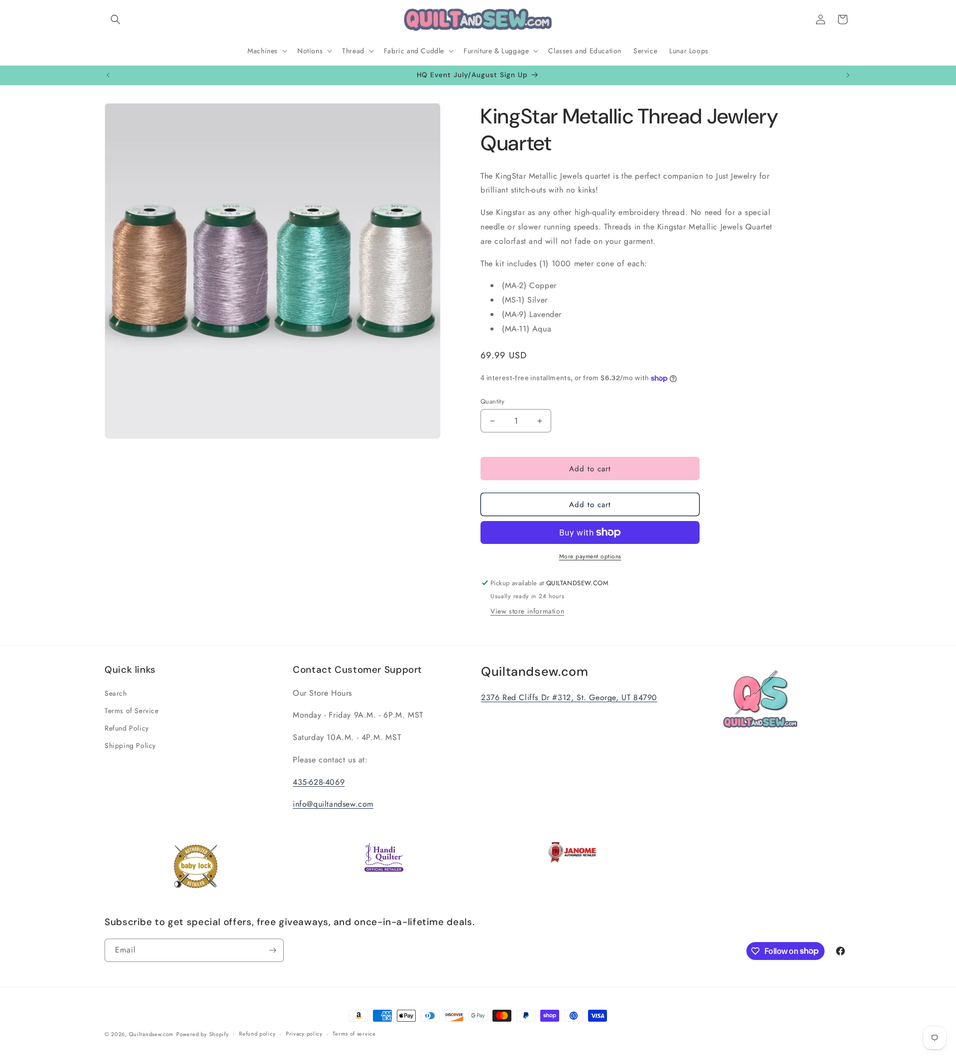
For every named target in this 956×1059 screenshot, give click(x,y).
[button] (115, 19)
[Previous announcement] (108, 75)
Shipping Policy (130, 745)
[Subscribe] (272, 950)
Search (116, 693)
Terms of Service (132, 711)
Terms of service (354, 1034)
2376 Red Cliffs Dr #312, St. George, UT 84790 (569, 697)
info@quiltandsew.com (333, 804)
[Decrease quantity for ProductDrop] (492, 420)
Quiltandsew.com (151, 1034)
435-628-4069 (319, 782)
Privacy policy (304, 1034)
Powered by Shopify (202, 1034)
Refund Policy (127, 728)
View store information (527, 611)
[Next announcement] (848, 75)
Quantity (492, 401)
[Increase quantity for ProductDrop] (539, 420)
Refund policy (257, 1034)
